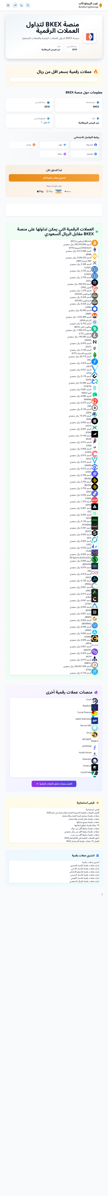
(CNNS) (87, 637)
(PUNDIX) (86, 525)
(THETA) (87, 386)
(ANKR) (88, 465)
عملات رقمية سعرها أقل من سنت (84, 835)
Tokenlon (86, 759)
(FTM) (88, 670)
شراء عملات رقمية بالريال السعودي (84, 881)
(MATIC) (87, 650)
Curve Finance (84, 712)
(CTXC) (88, 604)
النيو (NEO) (86, 393)
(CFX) (89, 373)
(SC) (89, 511)
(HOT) (88, 426)
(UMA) (88, 498)
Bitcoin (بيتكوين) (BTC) (81, 241)
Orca (89, 733)
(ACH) (88, 656)
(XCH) (88, 518)
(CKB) (88, 445)
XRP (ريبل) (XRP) (83, 261)
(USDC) (87, 267)
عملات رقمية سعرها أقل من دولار (85, 828)
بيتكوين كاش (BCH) (82, 327)
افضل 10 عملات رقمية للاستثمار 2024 (82, 841)
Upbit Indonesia (83, 719)
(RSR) (88, 419)
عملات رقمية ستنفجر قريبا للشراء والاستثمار (80, 816)
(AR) (89, 406)
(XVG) (88, 459)
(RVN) (88, 439)
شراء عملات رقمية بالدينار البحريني (84, 875)
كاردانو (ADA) (85, 320)
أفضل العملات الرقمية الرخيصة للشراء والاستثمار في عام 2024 (73, 812)
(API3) (88, 505)
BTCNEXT (86, 739)
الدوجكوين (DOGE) (83, 294)
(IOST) (88, 531)
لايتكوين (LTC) (85, 333)
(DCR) (88, 379)
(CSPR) (88, 452)
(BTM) (88, 610)
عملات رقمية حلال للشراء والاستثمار (84, 819)
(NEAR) (88, 340)
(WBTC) (87, 663)
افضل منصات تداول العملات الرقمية (56, 784)
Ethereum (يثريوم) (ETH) (80, 248)
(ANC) (88, 590)
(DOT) (88, 347)
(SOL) (88, 281)
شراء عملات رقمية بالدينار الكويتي (85, 878)
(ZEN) (88, 412)
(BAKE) (88, 617)
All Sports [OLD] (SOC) (80, 557)
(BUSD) (87, 478)
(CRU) (88, 597)
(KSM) (88, 432)
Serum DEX (85, 725)
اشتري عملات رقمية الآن (54, 178)
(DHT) (88, 577)
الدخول (46, 122)
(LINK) (88, 307)
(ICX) (89, 538)
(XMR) (88, 314)
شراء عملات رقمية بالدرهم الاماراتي (84, 872)
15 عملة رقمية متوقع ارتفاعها (86, 825)
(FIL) (89, 360)
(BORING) (86, 623)
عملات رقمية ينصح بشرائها (88, 822)
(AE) (89, 571)
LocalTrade (86, 772)
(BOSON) (87, 564)
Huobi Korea (85, 752)
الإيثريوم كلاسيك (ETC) (81, 353)
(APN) (88, 643)
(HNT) (88, 472)
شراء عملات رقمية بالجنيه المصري (84, 865)
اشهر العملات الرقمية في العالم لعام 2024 (81, 838)
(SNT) (88, 492)
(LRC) (88, 544)
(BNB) (88, 254)
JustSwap (86, 746)
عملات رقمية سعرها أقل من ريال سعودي (82, 831)
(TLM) (88, 551)
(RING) (88, 584)
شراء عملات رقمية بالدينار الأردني (85, 868)
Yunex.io (87, 766)
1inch (88, 699)
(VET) (88, 366)
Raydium (87, 706)
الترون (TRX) (86, 287)
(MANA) (87, 399)
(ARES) (88, 630)
